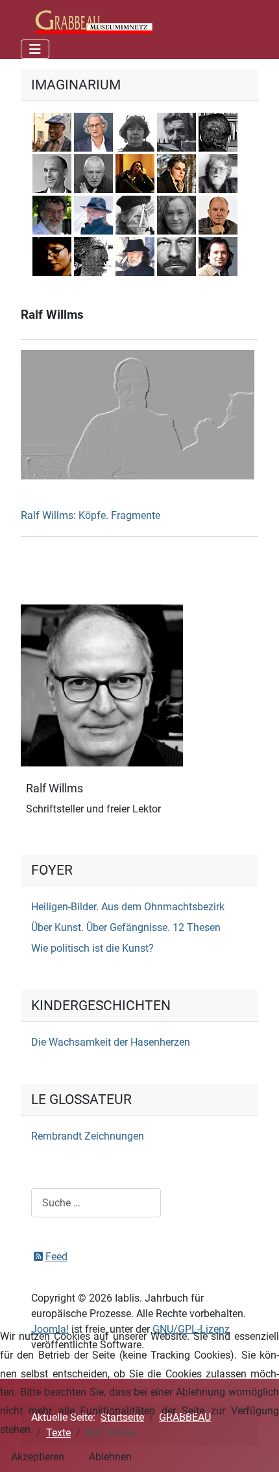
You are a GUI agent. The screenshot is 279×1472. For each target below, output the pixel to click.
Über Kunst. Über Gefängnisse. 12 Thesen (126, 927)
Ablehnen (110, 1457)
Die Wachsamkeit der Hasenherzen (110, 1042)
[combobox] (96, 1202)
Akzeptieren (37, 1457)
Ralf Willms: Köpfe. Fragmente (90, 515)
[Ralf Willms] (102, 685)
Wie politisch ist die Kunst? (92, 948)
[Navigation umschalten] (35, 49)
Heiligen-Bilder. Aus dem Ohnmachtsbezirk (127, 907)
